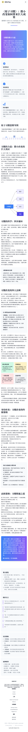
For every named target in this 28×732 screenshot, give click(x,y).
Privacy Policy (8, 725)
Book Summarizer (14, 699)
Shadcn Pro (16, 728)
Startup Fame (14, 707)
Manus (14, 701)
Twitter (14, 694)
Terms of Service (19, 725)
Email (14, 692)
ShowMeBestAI (14, 709)
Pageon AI (14, 711)
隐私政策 (14, 717)
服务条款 (14, 719)
